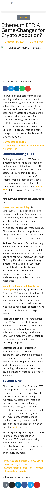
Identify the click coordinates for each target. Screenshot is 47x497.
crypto (15, 427)
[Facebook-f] (24, 485)
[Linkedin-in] (18, 485)
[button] (23, 12)
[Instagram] (12, 485)
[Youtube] (37, 485)
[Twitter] (31, 485)
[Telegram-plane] (6, 485)
